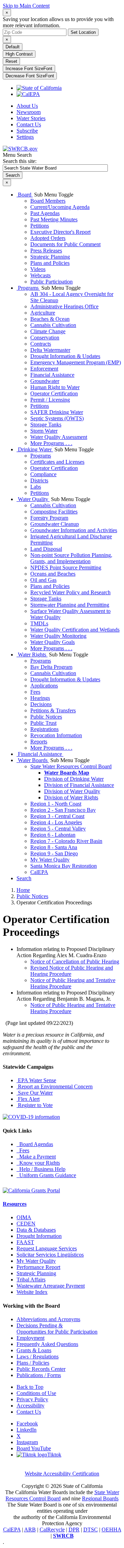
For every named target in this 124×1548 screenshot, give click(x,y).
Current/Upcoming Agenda (60, 207)
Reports (38, 741)
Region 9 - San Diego (54, 853)
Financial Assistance (52, 375)
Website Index (32, 1292)
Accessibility (30, 1405)
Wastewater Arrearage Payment (51, 1286)
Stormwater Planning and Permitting (69, 605)
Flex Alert (28, 1099)
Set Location (83, 32)
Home (23, 890)
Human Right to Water (55, 387)
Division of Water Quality (72, 791)
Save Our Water (35, 1093)
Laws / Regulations (38, 1356)
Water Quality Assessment (58, 437)
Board (25, 195)
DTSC (90, 1529)
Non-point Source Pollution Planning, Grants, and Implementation (71, 558)
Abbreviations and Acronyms (48, 1319)
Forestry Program (49, 518)
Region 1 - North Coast (55, 804)
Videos (37, 269)
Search (24, 878)
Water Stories (31, 118)
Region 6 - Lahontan (52, 835)
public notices (32, 896)
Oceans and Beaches (52, 574)
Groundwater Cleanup (54, 524)
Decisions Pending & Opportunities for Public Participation (57, 1329)
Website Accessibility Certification (62, 1474)
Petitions (39, 226)
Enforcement (44, 369)
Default (13, 46)
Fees (35, 692)
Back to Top (30, 1387)
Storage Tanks (45, 424)
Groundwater (44, 381)
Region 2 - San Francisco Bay (63, 810)
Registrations (44, 729)
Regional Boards (100, 1498)
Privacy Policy (32, 1399)
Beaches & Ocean (50, 319)
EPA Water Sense (36, 1080)
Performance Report (38, 1267)
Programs (28, 288)
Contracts (40, 344)
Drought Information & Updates (65, 356)
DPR (74, 1529)
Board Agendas (35, 1144)
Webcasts (40, 275)
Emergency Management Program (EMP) (75, 362)
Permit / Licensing (50, 400)
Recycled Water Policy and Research (70, 592)
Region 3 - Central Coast (57, 816)
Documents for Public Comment (65, 244)
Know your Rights (38, 1163)
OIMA (24, 1217)
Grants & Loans (34, 1350)
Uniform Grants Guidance (46, 1175)
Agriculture (42, 313)
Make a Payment (36, 1157)
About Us (27, 106)
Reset (11, 61)
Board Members (47, 201)
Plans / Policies (33, 1363)
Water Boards (33, 760)
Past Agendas (45, 213)
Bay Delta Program (51, 667)
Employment (30, 1338)
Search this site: (20, 161)
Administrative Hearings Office (64, 306)
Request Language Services (47, 1248)
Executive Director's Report (60, 232)
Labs (35, 487)
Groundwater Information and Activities (73, 530)
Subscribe (27, 131)
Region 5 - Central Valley (58, 828)
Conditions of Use (36, 1393)
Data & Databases (36, 1230)
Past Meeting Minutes (54, 219)
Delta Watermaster (50, 350)
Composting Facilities (54, 512)
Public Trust (43, 723)
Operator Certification (54, 393)
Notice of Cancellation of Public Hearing (74, 961)
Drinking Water (35, 449)
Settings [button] (25, 137)
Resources (15, 1204)
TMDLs (39, 623)
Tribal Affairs (31, 1279)
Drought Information (39, 1236)
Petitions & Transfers (53, 710)
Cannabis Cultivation (53, 325)
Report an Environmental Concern (55, 1086)
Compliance (43, 474)
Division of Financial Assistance (79, 785)
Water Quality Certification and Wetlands (75, 630)
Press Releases (46, 250)
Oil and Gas (43, 580)
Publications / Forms (39, 1375)
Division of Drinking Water (74, 779)
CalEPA (39, 872)
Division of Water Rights (71, 797)
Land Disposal (46, 549)
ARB (30, 1529)
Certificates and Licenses (57, 462)
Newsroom (29, 112)
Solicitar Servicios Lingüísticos (50, 1255)
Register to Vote (35, 1105)
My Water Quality (50, 860)
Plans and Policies (50, 263)
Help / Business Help (41, 1169)
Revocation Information (56, 735)
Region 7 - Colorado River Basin (66, 841)
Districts (39, 480)
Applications (44, 686)
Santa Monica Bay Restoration (63, 866)
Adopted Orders (47, 238)
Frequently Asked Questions (47, 1344)
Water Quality (33, 499)
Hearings (40, 698)
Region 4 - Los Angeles (56, 822)
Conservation (44, 337)
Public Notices (46, 717)
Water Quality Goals (52, 642)
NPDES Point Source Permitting (65, 567)
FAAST (25, 1242)
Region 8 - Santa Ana (53, 847)
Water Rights (32, 654)
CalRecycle (52, 1529)
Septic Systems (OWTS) (57, 418)
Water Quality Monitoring (58, 636)
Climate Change (47, 331)
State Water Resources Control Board (71, 766)
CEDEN (26, 1224)
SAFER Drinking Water (56, 412)
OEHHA (111, 1529)
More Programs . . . (51, 443)
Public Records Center (41, 1369)
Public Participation (51, 282)
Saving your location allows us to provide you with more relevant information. (58, 22)
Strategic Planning (50, 257)
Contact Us (29, 124)
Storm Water (44, 431)
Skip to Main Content (26, 6)
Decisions (41, 704)
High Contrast (19, 54)
